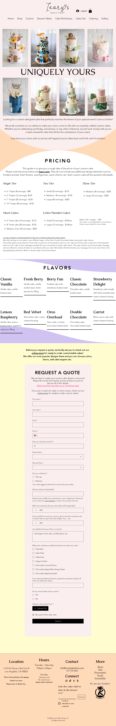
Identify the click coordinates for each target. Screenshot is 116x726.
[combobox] (58, 456)
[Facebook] (74, 680)
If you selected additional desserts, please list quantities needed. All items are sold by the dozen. (56, 580)
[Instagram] (66, 680)
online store (38, 353)
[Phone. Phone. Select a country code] (36, 435)
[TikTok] (70, 680)
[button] (90, 11)
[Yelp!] (77, 680)
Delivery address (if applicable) (43, 489)
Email (34, 420)
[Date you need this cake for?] (35, 446)
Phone (35, 431)
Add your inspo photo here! (43, 604)
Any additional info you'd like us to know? (47, 529)
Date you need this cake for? (43, 442)
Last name (36, 410)
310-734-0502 (72, 671)
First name (36, 399)
